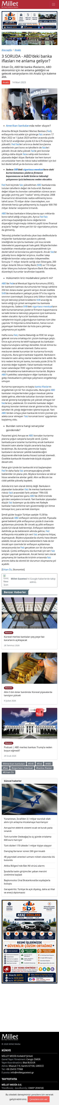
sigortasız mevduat (33, 169)
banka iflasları (42, 386)
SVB (16, 169)
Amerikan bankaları (18, 125)
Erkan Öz (7, 569)
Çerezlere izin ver (38, 1099)
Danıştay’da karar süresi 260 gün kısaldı (24, 851)
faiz (41, 134)
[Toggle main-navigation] (53, 4)
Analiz (18, 49)
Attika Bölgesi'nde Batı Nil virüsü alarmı (24, 865)
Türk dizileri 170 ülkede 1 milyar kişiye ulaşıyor (28, 845)
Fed (49, 131)
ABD (39, 184)
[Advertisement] (29, 1008)
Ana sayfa (7, 49)
